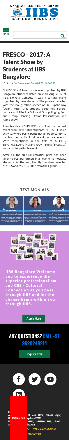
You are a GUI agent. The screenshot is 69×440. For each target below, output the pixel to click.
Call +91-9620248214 (41, 340)
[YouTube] (50, 379)
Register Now (18, 417)
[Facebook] (19, 379)
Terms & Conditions (44, 429)
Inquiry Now (34, 354)
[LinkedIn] (19, 395)
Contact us (34, 434)
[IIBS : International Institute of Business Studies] (34, 13)
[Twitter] (35, 379)
